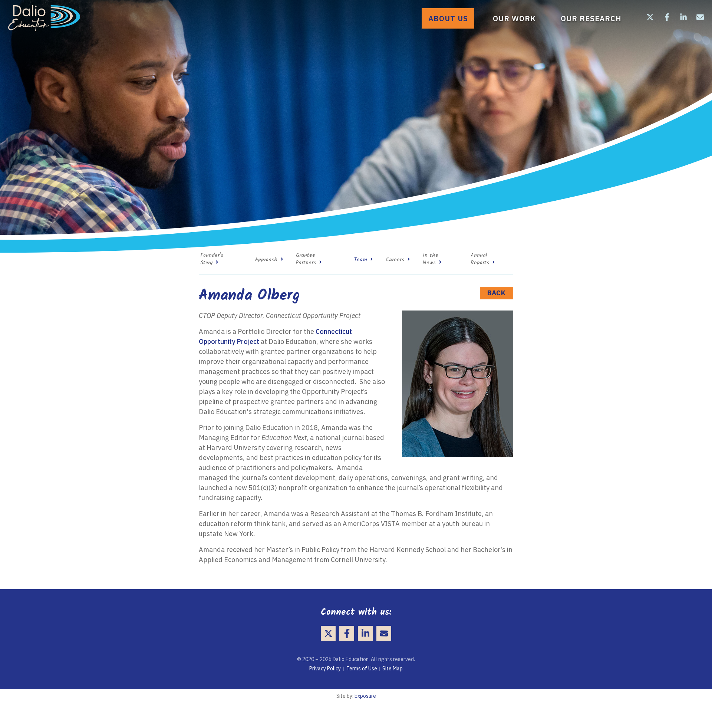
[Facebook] (346, 633)
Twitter (650, 17)
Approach (266, 260)
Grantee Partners (306, 259)
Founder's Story (211, 259)
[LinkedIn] (365, 633)
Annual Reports (480, 259)
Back (496, 293)
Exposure (365, 696)
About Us (448, 18)
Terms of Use (361, 668)
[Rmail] (383, 633)
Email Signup (700, 17)
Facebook (666, 17)
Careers (395, 260)
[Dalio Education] (44, 18)
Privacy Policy (325, 668)
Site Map (392, 668)
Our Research (591, 18)
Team (360, 260)
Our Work (514, 18)
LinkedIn (683, 17)
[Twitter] (328, 633)
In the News (430, 259)
